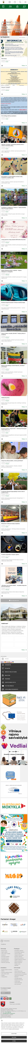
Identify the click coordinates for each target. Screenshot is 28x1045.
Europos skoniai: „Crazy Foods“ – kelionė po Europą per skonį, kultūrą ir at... (14, 429)
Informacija (4, 58)
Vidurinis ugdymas (18, 953)
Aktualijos (7, 274)
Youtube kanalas (9, 685)
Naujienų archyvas (15, 600)
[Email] (10, 999)
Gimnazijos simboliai (5, 956)
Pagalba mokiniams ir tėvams (20, 959)
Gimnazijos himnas (5, 958)
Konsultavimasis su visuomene (21, 974)
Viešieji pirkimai (4, 976)
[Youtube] (5, 999)
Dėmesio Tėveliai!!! (5, 87)
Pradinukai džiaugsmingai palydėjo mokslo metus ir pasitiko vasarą (13, 492)
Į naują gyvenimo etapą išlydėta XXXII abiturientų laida (13, 239)
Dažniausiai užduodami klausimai (19, 976)
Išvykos (7, 148)
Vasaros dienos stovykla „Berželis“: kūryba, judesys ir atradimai (13, 334)
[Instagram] (7, 999)
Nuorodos (16, 969)
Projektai (7, 668)
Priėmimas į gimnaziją (5, 962)
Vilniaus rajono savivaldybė (15, 1004)
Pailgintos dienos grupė (19, 955)
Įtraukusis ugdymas (18, 956)
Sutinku (14, 1041)
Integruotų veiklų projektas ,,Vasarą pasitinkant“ (12, 460)
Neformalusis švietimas (19, 958)
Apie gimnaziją (4, 950)
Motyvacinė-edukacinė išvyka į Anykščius (10, 523)
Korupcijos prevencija (19, 979)
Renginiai (7, 242)
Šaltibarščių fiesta (5, 397)
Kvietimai (7, 90)
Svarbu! (7, 61)
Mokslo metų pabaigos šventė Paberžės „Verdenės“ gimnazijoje (13, 366)
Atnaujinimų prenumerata (11, 689)
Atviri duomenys (18, 984)
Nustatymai (14, 1033)
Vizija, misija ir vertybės (5, 953)
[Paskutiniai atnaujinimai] (14, 2)
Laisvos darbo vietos (10, 682)
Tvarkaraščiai (6, 940)
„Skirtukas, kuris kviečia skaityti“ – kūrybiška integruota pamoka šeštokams (14, 586)
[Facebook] (2, 999)
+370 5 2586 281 (8, 1012)
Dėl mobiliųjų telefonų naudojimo (8, 115)
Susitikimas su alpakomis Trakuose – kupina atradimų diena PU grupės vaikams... (13, 208)
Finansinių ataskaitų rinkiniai (6, 972)
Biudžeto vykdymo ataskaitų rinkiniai (6, 970)
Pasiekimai (7, 678)
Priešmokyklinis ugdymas (19, 952)
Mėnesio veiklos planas (11, 671)
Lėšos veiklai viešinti (5, 973)
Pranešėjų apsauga (18, 978)
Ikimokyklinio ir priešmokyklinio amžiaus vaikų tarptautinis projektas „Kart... (11, 177)
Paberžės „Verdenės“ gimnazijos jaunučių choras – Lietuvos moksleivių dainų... (12, 145)
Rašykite (3, 992)
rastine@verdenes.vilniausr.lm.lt (9, 1013)
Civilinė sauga (17, 981)
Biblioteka (7, 675)
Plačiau (23, 65)
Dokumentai (8, 664)
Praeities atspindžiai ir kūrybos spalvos (10, 554)
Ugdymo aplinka (4, 952)
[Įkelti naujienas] (9, 2)
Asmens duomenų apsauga (20, 972)
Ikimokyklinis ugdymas (19, 950)
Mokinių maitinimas (18, 962)
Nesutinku (14, 1037)
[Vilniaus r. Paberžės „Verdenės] (3, 2)
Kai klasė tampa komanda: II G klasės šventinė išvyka (13, 302)
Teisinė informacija (18, 982)
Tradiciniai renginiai (5, 959)
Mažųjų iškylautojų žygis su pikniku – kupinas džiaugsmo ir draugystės (11, 271)
